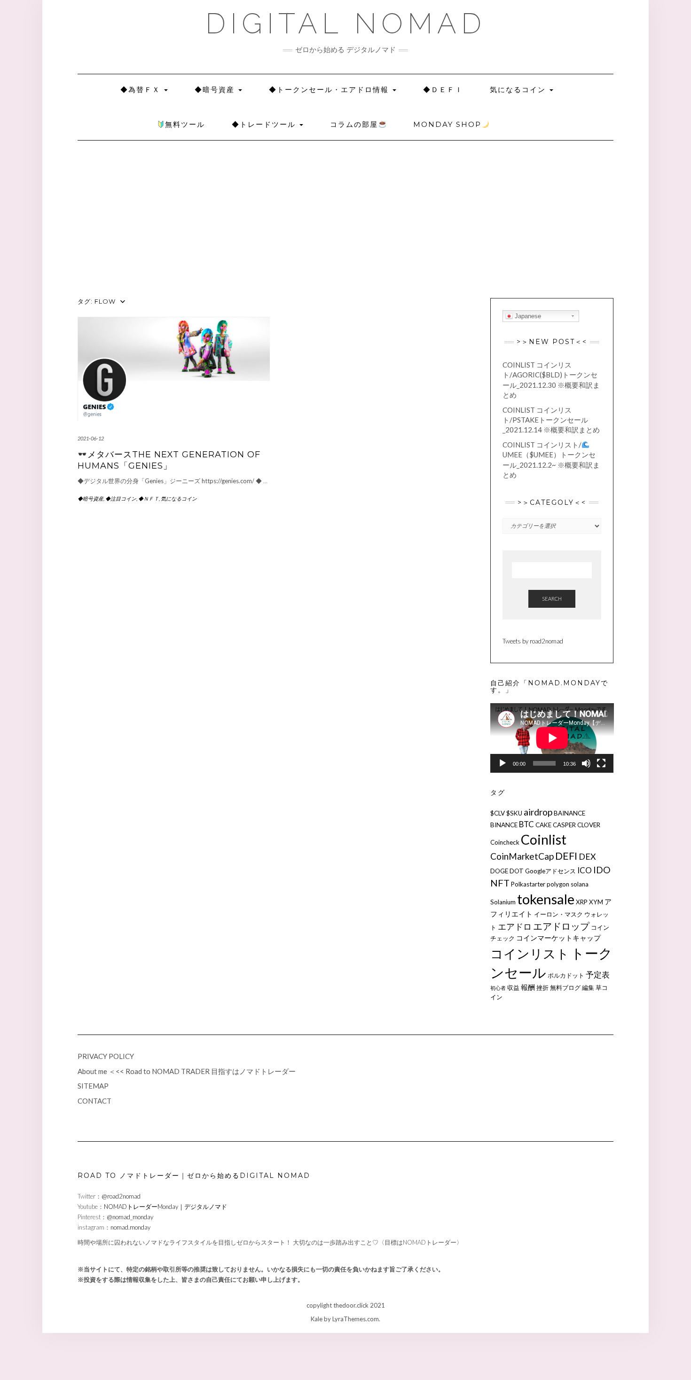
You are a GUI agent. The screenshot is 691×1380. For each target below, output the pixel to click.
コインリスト (529, 953)
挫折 (542, 987)
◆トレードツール (265, 124)
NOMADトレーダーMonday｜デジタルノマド (165, 1206)
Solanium (503, 902)
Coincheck (504, 842)
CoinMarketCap (522, 856)
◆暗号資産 (216, 89)
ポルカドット (566, 975)
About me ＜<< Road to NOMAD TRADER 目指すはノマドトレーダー (187, 1071)
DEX (587, 856)
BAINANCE (569, 813)
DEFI (566, 856)
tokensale (545, 899)
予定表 (598, 975)
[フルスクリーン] (601, 763)
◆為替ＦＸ (141, 89)
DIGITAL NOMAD (345, 23)
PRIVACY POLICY (106, 1056)
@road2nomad (121, 1196)
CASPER (564, 825)
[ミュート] (586, 763)
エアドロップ (561, 926)
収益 (513, 987)
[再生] (502, 763)
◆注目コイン (120, 498)
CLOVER (588, 825)
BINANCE (504, 825)
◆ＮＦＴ (148, 498)
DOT (517, 871)
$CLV (497, 813)
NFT (500, 882)
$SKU (514, 813)
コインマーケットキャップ (558, 937)
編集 (588, 987)
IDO (602, 869)
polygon (558, 884)
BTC (526, 824)
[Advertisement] (345, 227)
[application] (552, 738)
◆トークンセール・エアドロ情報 (330, 89)
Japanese (527, 316)
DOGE (499, 871)
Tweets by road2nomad (533, 641)
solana (580, 884)
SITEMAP (93, 1086)
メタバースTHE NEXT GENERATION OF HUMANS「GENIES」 (169, 459)
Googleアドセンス (550, 871)
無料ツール (185, 124)
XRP (582, 902)
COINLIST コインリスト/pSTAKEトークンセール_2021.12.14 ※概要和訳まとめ (551, 420)
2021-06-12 (91, 438)
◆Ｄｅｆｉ (443, 89)
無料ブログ (565, 987)
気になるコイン (519, 89)
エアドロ (515, 926)
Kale (316, 1319)
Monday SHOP (447, 124)
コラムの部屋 (354, 124)
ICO (584, 870)
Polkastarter (528, 884)
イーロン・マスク (558, 914)
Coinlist (543, 839)
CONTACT (94, 1101)
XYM (596, 902)
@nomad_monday (130, 1217)
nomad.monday (130, 1227)
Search (552, 599)
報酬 (528, 987)
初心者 (498, 988)
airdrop (538, 812)
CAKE (543, 825)
